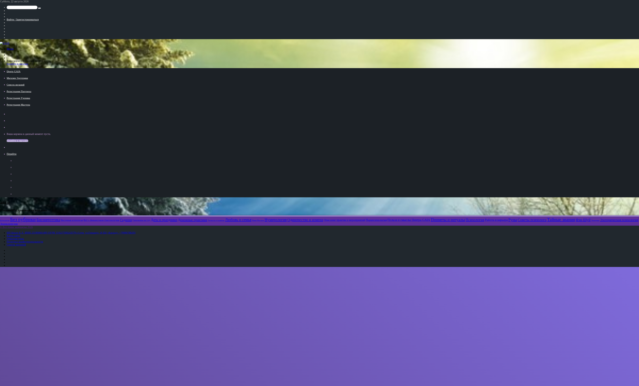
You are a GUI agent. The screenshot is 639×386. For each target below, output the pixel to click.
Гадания (126, 220)
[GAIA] (4, 43)
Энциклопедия (9, 223)
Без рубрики (23, 219)
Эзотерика (595, 220)
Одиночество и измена (305, 220)
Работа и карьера (496, 220)
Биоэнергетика (48, 219)
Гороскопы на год (141, 220)
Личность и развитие (216, 220)
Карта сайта (13, 235)
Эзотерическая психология (619, 220)
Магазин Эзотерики (17, 78)
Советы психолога (532, 220)
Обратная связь (15, 238)
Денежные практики (192, 220)
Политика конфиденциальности (25, 241)
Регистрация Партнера (19, 91)
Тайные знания (561, 219)
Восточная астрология (72, 220)
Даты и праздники (164, 220)
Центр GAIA (13, 71)
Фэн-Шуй (583, 220)
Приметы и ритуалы (448, 219)
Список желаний (15, 84)
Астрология (4, 220)
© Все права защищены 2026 (16, 227)
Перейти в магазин (17, 63)
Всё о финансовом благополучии (101, 220)
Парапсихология (376, 220)
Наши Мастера (258, 220)
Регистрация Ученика (18, 98)
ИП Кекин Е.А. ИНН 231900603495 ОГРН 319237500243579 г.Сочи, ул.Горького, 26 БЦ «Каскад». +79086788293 (71, 232)
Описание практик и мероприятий (344, 220)
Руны (512, 220)
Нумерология (276, 220)
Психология (475, 220)
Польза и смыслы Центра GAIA (408, 220)
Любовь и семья (238, 219)
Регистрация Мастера (18, 104)
